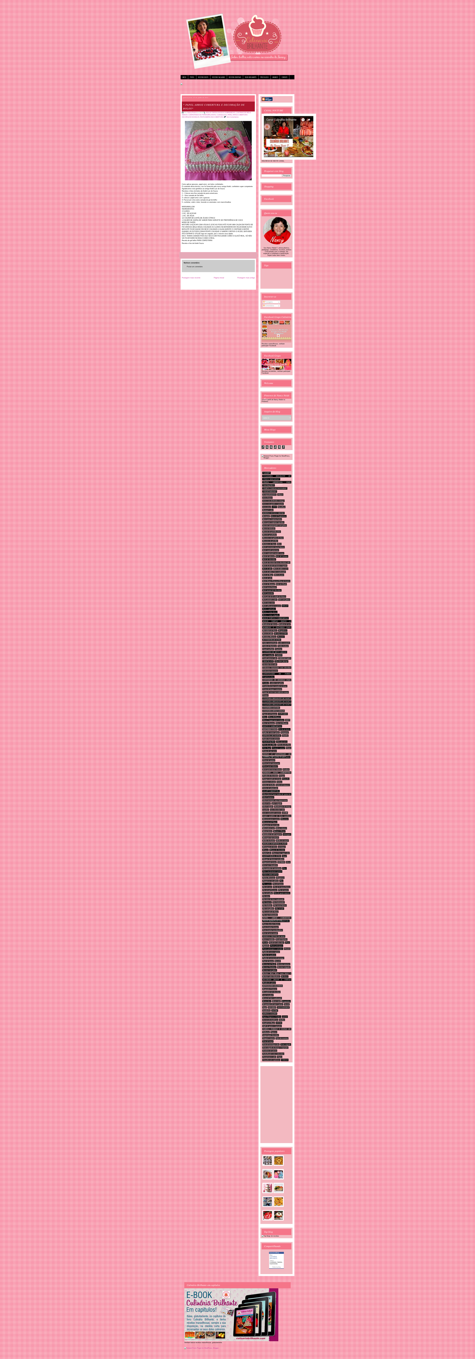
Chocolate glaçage (281, 661)
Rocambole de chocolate (271, 992)
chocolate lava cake (270, 664)
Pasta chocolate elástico (271, 924)
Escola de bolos (284, 729)
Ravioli (277, 961)
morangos (281, 847)
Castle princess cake (270, 658)
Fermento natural (278, 748)
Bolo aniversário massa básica (273, 547)
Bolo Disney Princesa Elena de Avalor (276, 581)
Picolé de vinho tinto (276, 942)
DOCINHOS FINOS (270, 729)
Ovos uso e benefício (270, 865)
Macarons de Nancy (270, 822)
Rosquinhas (286, 1001)
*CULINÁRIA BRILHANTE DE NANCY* (277, 476)
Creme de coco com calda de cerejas (275, 692)
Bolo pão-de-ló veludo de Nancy (274, 596)
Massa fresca (267, 831)
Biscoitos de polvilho (270, 541)
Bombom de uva (284, 624)
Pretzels (287, 948)
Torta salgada (285, 1044)
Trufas (279, 1057)
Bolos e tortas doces (270, 612)
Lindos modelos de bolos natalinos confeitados (277, 816)
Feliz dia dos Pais (284, 745)
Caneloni (278, 649)
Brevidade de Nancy (270, 630)
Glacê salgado (268, 806)
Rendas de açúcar (269, 982)
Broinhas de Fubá (280, 633)
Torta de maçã (268, 1041)
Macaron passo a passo (271, 819)
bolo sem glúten (284, 599)
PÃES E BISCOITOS (270, 874)
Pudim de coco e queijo (271, 952)
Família (285, 735)
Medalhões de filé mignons (272, 834)
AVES (274, 507)
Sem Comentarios (232, 117)
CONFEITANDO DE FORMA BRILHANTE (202, 115)
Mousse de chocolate (277, 850)
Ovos (288, 862)
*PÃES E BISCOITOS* (271, 479)
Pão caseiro (267, 884)
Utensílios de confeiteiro (271, 1060)
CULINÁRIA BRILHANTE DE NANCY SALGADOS (277, 704)
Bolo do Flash (281, 584)
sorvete (284, 1016)
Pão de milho (267, 893)
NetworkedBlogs (274, 1252)
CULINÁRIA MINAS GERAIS (273, 711)
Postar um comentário (195, 267)
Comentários (269, 306)
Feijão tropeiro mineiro (271, 738)
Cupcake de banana (270, 714)
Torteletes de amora (270, 1050)
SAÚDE (274, 1010)
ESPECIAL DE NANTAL (272, 735)
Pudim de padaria (269, 955)
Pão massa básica (280, 905)
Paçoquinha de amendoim (272, 868)
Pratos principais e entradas (273, 948)
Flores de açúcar (269, 760)
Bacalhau (281, 507)
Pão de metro (283, 890)
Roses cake (276, 1001)
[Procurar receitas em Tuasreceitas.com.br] (270, 1236)
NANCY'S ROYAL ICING (272, 856)
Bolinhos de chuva (269, 544)
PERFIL (192, 77)
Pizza (287, 942)
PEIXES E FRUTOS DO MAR (274, 936)
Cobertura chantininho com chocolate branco (277, 667)
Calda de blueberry (269, 646)
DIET (288, 720)
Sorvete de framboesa (270, 1020)
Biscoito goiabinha (269, 534)
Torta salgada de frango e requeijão (275, 1047)
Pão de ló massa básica (281, 887)
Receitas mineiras (283, 964)
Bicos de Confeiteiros (278, 516)
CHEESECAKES (285, 658)
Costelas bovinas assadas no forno (275, 686)
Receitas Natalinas (269, 967)
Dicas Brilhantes (274, 717)
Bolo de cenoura (282, 556)
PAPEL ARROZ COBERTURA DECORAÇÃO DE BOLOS (277, 918)
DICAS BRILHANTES (251, 77)
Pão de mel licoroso (270, 890)
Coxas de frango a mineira (272, 689)
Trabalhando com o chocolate (273, 1054)
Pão (281, 881)
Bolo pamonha (268, 593)
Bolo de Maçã (268, 575)
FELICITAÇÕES (269, 741)
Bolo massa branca (269, 587)
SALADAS (272, 1007)
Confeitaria (273, 1262)
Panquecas (280, 877)
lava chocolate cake (277, 809)
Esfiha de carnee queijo (271, 732)
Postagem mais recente (191, 278)
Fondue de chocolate (270, 775)
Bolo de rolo (267, 578)
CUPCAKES (282, 714)
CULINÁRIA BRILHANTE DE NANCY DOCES (277, 701)
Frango (281, 775)
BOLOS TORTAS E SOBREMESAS (275, 618)
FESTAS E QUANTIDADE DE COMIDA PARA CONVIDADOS (277, 754)
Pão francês (267, 902)
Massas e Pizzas (279, 831)
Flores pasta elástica (270, 766)
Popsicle (266, 945)
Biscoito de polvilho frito (271, 531)
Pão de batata (278, 884)
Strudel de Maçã (268, 1023)
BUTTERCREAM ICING (272, 640)
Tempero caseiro (268, 1038)
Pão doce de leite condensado (273, 899)
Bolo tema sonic (268, 602)
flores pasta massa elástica (272, 769)
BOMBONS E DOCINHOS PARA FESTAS (277, 627)
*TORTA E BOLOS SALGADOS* (275, 488)
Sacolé (287, 1004)
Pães (284, 868)
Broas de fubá (268, 633)
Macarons (284, 819)
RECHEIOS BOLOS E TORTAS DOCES (277, 979)
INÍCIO (184, 77)
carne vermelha (268, 655)
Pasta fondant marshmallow (272, 930)
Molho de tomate (282, 840)
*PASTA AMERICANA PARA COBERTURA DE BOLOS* (277, 482)
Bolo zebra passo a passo (271, 606)
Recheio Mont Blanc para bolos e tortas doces (277, 973)
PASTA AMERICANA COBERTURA (211, 117)
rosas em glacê (268, 995)
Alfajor (280, 494)
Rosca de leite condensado (272, 998)
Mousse (265, 850)
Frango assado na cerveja (272, 779)
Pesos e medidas (268, 939)
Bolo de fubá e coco (281, 568)
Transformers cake (269, 1057)
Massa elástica (281, 828)
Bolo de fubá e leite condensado (274, 572)
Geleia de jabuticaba (270, 788)
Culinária (279, 1262)
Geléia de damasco (282, 785)
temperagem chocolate (270, 1035)
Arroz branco (267, 497)
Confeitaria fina (222, 115)
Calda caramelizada (270, 643)
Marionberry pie (268, 828)
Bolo (279, 544)
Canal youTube (268, 649)
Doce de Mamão (282, 723)
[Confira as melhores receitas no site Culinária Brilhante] (182, 84)
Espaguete (284, 732)
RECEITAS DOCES (203, 77)
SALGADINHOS (283, 1007)
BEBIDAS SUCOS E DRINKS (273, 513)
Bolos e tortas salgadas (271, 615)
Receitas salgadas (284, 967)
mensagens (287, 834)
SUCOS (279, 1023)
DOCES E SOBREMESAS (272, 726)
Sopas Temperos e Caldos (272, 1016)
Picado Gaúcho (281, 939)
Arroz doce (266, 507)
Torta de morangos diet (271, 1044)
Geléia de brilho (268, 785)
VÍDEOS (285, 1060)
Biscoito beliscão (269, 528)
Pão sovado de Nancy (270, 911)
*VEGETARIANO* (269, 491)
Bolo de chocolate (269, 559)
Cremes (265, 695)
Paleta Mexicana (269, 877)
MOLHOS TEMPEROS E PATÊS (275, 843)
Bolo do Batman (268, 584)
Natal (284, 856)
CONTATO (284, 77)
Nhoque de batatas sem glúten (273, 859)
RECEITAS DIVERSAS (235, 77)
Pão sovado (279, 908)
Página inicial (219, 278)
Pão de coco (267, 887)
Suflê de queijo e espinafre (272, 1026)
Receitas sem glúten (269, 970)
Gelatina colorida (269, 782)
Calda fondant (283, 646)
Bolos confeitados (269, 609)
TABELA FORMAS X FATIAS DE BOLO (277, 1029)
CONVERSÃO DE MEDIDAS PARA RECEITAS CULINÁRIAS (277, 680)
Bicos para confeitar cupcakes (273, 522)
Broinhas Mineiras (269, 636)
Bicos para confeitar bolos (272, 519)
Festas (288, 748)
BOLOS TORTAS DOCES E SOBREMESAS (220, 112)
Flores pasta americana (271, 763)
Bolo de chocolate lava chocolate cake (276, 562)
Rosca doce (267, 1001)
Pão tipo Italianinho (270, 914)
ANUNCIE (275, 77)
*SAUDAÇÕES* (268, 485)
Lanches (266, 809)
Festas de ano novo (269, 751)
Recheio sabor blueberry (271, 976)
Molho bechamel (268, 840)
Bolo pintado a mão (270, 599)
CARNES (278, 655)
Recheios (285, 976)
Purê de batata (268, 961)
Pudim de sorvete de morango (273, 958)
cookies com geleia (276, 683)
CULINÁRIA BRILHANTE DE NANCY (277, 698)
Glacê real (266, 803)
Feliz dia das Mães (269, 745)
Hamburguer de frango (283, 806)
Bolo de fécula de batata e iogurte (275, 565)
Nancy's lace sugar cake (281, 853)
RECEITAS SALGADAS (218, 77)
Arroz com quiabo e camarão (273, 504)
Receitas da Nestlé (269, 964)
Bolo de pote (279, 575)
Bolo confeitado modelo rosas (273, 553)
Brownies (281, 636)
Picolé (265, 942)
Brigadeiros (283, 630)
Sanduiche (266, 1010)
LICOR (284, 813)
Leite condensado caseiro (271, 813)
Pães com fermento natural (272, 871)
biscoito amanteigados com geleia (274, 525)
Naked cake (267, 853)
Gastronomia (273, 1263)
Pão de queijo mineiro (282, 893)
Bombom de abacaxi (270, 624)
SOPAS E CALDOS (270, 1013)
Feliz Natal (267, 748)
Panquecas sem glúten (270, 881)
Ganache (286, 779)
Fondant (286, 769)
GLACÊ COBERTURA (271, 791)
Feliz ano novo (282, 741)
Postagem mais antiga (246, 278)
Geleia (279, 782)
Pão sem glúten (268, 908)
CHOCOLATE (268, 661)
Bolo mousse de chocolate (272, 590)
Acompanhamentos (269, 494)
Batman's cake (268, 510)
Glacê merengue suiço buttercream (275, 800)
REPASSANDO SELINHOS (272, 986)
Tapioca (274, 1032)
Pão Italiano (267, 905)
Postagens (269, 302)
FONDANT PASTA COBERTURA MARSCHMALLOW (277, 772)
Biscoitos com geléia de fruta (273, 538)
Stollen (282, 1020)
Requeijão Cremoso (269, 989)
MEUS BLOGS (264, 77)
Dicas (265, 717)
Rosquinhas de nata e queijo (273, 1004)
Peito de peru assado (270, 933)
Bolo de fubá (267, 568)
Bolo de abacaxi (268, 556)
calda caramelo (284, 643)
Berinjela (266, 516)
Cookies (265, 683)
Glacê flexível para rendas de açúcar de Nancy (277, 794)
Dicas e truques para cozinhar (273, 720)
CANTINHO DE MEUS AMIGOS (274, 652)
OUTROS (281, 862)
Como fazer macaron (270, 670)
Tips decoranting (282, 1038)
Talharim (266, 1032)
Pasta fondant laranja (270, 927)
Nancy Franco (192, 112)
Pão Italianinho (278, 902)
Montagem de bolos (269, 847)
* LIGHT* (266, 473)
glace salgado (276, 803)
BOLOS (285, 606)
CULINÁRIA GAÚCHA (271, 708)
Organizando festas (269, 862)
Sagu (264, 1007)
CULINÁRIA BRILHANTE (273, 1257)
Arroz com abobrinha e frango (273, 501)
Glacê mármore (268, 797)
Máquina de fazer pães (271, 825)
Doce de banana (268, 723)
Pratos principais (277, 945)
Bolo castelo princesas (270, 550)
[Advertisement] (271, 1104)
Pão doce (266, 896)
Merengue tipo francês (270, 837)
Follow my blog (276, 1267)
